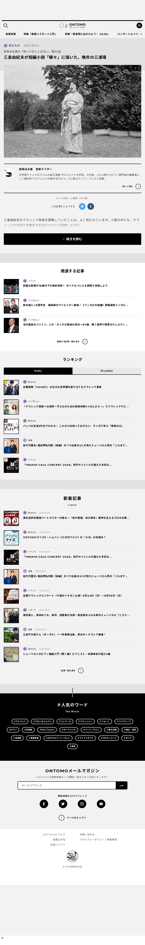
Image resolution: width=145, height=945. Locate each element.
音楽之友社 (59, 839)
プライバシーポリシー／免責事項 (98, 839)
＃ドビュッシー (85, 721)
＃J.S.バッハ (20, 721)
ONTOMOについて (54, 834)
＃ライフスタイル (85, 738)
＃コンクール (65, 721)
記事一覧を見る (68, 670)
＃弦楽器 (17, 738)
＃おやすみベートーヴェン (58, 738)
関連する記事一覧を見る (68, 341)
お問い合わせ (87, 834)
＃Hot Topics (47, 729)
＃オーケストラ (69, 729)
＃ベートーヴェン (91, 729)
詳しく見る (128, 186)
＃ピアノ (13, 729)
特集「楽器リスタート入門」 (40, 33)
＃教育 (72, 746)
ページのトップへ (76, 817)
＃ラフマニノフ (124, 721)
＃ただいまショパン (42, 721)
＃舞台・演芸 (130, 729)
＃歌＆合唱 (111, 729)
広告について (57, 844)
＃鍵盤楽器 (34, 738)
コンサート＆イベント (130, 33)
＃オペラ (128, 738)
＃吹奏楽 (28, 729)
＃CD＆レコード (108, 738)
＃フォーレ (104, 721)
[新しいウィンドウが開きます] (44, 804)
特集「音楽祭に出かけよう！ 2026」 (87, 33)
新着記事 (11, 33)
